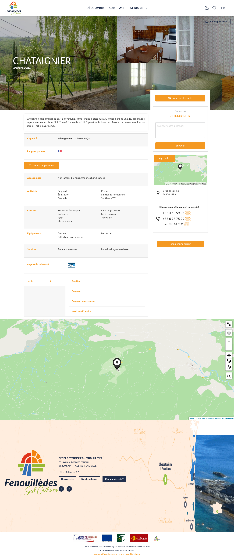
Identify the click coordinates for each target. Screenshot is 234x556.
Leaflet (191, 418)
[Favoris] (214, 8)
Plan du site (135, 554)
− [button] (229, 347)
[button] (200, 8)
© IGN (202, 418)
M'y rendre (164, 158)
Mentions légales (101, 554)
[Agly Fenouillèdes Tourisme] (13, 8)
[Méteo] (206, 9)
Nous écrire (67, 479)
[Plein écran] (229, 324)
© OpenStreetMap (213, 418)
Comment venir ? (114, 479)
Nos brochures (89, 479)
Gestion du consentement (119, 554)
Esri (197, 418)
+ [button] (229, 341)
